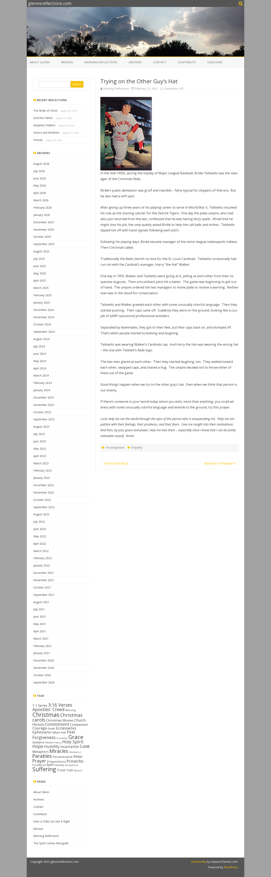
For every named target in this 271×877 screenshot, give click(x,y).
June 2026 (39, 178)
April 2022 (39, 543)
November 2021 (43, 580)
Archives (135, 62)
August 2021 (41, 602)
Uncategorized (115, 447)
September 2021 (44, 595)
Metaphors (40, 752)
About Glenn (40, 62)
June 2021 (39, 616)
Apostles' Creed (48, 709)
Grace (75, 737)
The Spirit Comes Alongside (51, 843)
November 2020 (43, 668)
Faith (63, 732)
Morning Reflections (100, 62)
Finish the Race (116, 463)
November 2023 (43, 405)
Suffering (44, 769)
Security (59, 765)
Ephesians (41, 732)
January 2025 (41, 302)
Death (51, 728)
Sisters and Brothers (46, 132)
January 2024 (41, 390)
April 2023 (39, 456)
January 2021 (41, 653)
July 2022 (39, 521)
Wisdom (78, 770)
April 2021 (39, 631)
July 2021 (39, 609)
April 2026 (39, 193)
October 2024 (42, 324)
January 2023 (41, 478)
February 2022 (42, 558)
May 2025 (39, 273)
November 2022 (43, 492)
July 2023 (39, 434)
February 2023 (42, 470)
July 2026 (39, 171)
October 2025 (42, 237)
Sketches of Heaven (219, 463)
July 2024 (39, 346)
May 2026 (39, 185)
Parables (42, 755)
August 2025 (41, 251)
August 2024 (41, 339)
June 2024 (39, 354)
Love (85, 746)
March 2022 (41, 551)
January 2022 (41, 565)
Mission (67, 62)
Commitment (57, 724)
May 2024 (39, 361)
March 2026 (41, 200)
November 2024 (43, 317)
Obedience (75, 752)
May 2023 (39, 448)
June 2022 (39, 529)
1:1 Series (39, 705)
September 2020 (44, 682)
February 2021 (42, 646)
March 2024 (41, 375)
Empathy (136, 447)
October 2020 (42, 675)
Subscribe (214, 62)
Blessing (70, 710)
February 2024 (42, 383)
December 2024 (43, 310)
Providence (39, 765)
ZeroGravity (198, 862)
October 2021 (42, 587)
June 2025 (39, 266)
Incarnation (69, 746)
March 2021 (41, 638)
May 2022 (39, 536)
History (58, 742)
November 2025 (43, 229)
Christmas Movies (59, 720)
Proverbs (75, 761)
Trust (61, 770)
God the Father (43, 118)
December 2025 (43, 222)
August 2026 (41, 164)
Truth (69, 770)
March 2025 (41, 288)
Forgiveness (44, 737)
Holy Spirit (73, 742)
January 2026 (41, 215)
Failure (55, 732)
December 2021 (43, 573)
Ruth (50, 765)
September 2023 (44, 419)
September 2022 (44, 507)
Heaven (49, 742)
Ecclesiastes (66, 728)
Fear (71, 732)
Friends (38, 140)
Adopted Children (44, 125)
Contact (159, 62)
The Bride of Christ (45, 110)
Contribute (187, 62)
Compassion (79, 724)
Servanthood (71, 765)
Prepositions (56, 761)
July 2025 (39, 259)
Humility (52, 746)
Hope (37, 746)
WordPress (230, 867)
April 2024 (39, 368)
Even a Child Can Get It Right (51, 821)
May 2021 (39, 624)
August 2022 (41, 514)
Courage (39, 728)
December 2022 (43, 485)
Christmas (46, 715)
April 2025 (39, 280)
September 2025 (44, 244)
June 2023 (39, 441)
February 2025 (42, 295)
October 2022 (42, 500)
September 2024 (44, 332)
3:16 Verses (60, 705)
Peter (78, 756)
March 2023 (41, 463)
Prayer (39, 761)
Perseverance (63, 757)
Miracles (58, 751)
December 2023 (43, 397)
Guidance (38, 742)
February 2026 (42, 207)
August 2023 (41, 426)
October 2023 (42, 412)
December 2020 (43, 660)
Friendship (61, 738)
